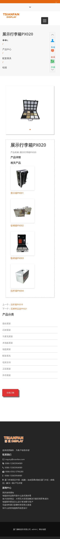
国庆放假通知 (8, 492)
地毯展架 (6, 349)
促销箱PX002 (17, 225)
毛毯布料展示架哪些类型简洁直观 (16, 504)
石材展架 (6, 329)
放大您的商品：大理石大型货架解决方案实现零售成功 (25, 498)
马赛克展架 (7, 336)
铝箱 (4, 67)
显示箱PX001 (17, 192)
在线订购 (10, 392)
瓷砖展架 (6, 323)
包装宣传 (6, 362)
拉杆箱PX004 (17, 290)
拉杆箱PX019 (17, 304)
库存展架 (6, 375)
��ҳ (5, 40)
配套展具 (6, 58)
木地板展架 (7, 342)
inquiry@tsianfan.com (15, 459)
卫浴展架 (6, 368)
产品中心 (6, 49)
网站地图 (42, 529)
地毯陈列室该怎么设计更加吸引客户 (17, 501)
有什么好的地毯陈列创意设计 (14, 508)
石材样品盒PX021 (19, 308)
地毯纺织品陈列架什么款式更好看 (16, 495)
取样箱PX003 (17, 258)
